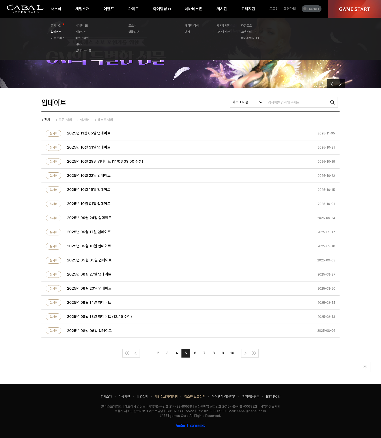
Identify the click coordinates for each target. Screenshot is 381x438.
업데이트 (53, 102)
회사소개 (106, 397)
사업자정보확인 (270, 406)
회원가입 (290, 9)
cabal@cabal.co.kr (251, 411)
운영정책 (142, 397)
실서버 (84, 120)
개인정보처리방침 (166, 397)
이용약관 (124, 397)
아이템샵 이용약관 (224, 397)
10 (232, 353)
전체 (47, 120)
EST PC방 (273, 397)
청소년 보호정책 (194, 397)
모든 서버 (65, 120)
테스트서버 (105, 120)
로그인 (274, 9)
